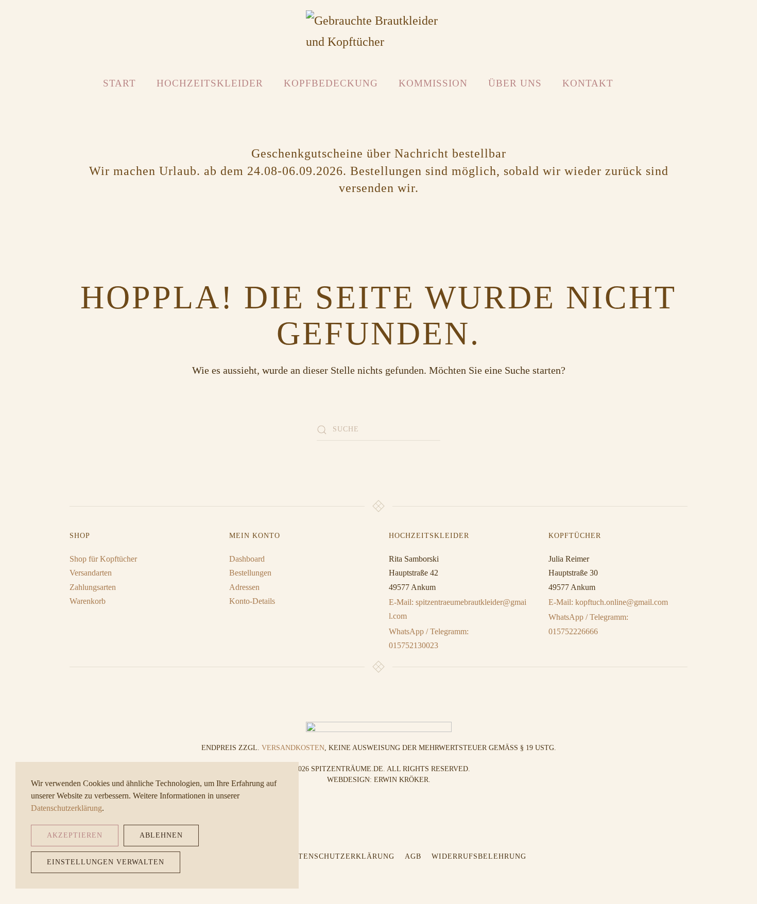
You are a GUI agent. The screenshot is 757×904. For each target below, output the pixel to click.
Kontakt (587, 83)
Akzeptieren (74, 835)
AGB (413, 856)
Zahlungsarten (93, 587)
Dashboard (247, 558)
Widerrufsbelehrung (479, 856)
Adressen (244, 587)
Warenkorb (88, 601)
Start (119, 83)
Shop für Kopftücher (103, 558)
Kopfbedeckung (331, 83)
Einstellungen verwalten (105, 862)
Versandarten (91, 572)
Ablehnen (161, 835)
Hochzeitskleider (210, 83)
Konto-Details (252, 601)
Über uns (515, 83)
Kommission (433, 83)
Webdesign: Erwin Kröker (377, 780)
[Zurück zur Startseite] (379, 31)
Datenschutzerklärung (341, 856)
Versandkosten (293, 748)
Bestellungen (250, 572)
